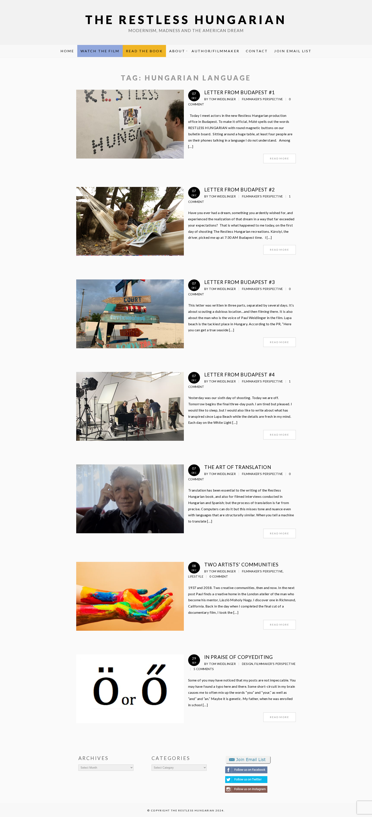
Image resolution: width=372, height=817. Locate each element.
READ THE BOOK (144, 51)
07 (194, 95)
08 (194, 568)
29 (194, 660)
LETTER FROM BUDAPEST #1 (239, 92)
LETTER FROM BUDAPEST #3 (239, 282)
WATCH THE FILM (100, 51)
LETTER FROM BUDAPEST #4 (239, 375)
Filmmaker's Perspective (262, 99)
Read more (279, 158)
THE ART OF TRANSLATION (237, 467)
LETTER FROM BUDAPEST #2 (239, 190)
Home (67, 51)
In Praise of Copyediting (238, 657)
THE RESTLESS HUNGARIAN (186, 20)
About (177, 51)
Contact (257, 51)
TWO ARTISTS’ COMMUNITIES (241, 564)
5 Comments (204, 669)
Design (247, 664)
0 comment (218, 576)
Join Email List (293, 51)
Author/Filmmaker (215, 51)
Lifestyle (195, 576)
